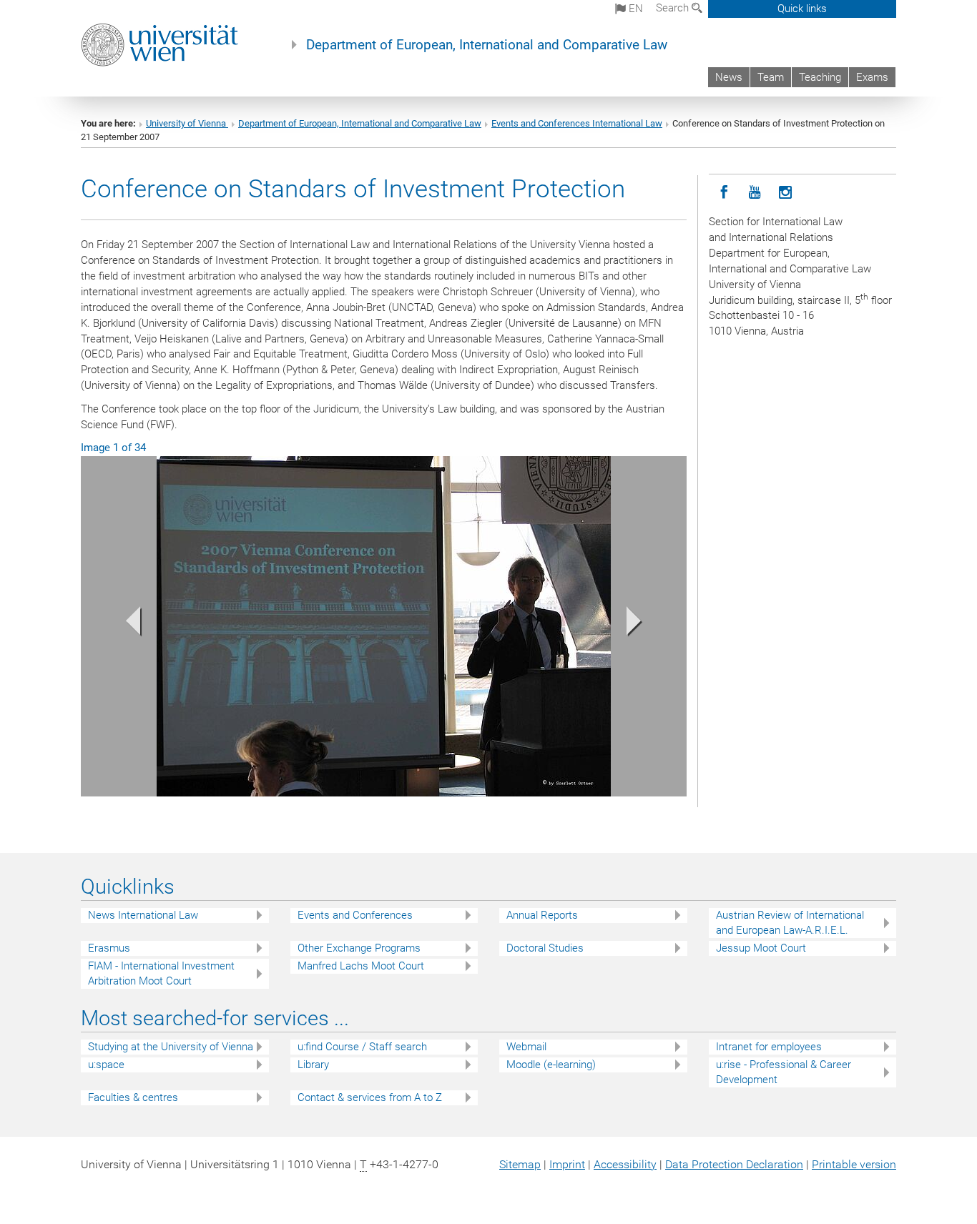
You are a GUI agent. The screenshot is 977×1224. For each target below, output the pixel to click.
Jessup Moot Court (761, 948)
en (634, 8)
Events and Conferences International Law (576, 123)
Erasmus (109, 948)
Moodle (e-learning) (551, 1064)
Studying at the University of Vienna (170, 1046)
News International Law (143, 915)
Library (313, 1064)
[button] (126, 623)
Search (674, 7)
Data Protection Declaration (734, 1164)
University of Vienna (187, 123)
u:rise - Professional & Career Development (783, 1072)
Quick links (802, 8)
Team (770, 77)
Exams (872, 77)
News (728, 77)
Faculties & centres (133, 1097)
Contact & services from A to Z (370, 1097)
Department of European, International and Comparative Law (486, 45)
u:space (106, 1064)
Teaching (820, 77)
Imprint (567, 1164)
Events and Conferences (355, 915)
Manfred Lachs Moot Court (361, 965)
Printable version (854, 1164)
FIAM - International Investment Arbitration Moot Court (161, 973)
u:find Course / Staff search (362, 1046)
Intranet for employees (769, 1046)
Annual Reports (542, 915)
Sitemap (520, 1164)
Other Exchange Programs (359, 948)
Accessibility (625, 1164)
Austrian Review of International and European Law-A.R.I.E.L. (790, 923)
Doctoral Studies (545, 948)
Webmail (526, 1046)
